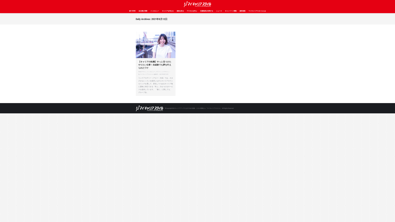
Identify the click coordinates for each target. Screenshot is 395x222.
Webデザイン (142, 71)
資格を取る (180, 11)
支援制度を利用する (206, 11)
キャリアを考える (168, 11)
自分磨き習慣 (143, 11)
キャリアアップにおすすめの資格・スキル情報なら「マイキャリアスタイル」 (198, 108)
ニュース (219, 11)
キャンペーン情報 (231, 11)
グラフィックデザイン (162, 71)
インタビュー (154, 11)
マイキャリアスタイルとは (257, 11)
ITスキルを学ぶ (192, 11)
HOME (133, 11)
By (148, 74)
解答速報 (242, 11)
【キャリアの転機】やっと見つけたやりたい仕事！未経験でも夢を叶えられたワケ (154, 64)
